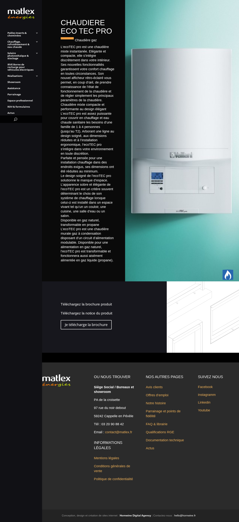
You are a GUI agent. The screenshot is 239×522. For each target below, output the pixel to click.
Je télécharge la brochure (86, 324)
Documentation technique (165, 440)
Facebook (205, 387)
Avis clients (154, 387)
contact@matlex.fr (118, 432)
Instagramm (207, 395)
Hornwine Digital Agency (135, 515)
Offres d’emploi (157, 395)
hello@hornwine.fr (185, 515)
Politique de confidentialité (113, 479)
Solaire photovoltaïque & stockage (18, 56)
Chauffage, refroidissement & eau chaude (18, 44)
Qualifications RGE (160, 432)
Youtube (204, 410)
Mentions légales (106, 458)
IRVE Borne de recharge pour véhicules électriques (20, 67)
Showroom (14, 82)
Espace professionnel (20, 100)
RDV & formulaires (18, 106)
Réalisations (14, 76)
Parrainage (14, 94)
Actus (10, 113)
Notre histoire (156, 403)
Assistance (13, 88)
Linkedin (204, 402)
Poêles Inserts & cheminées (17, 34)
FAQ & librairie (156, 424)
